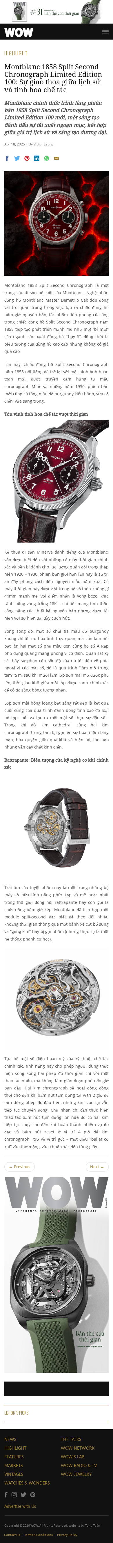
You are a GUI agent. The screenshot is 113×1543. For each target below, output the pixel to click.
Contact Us (12, 1535)
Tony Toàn (92, 1525)
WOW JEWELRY (76, 1474)
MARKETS (13, 1465)
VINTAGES (13, 1474)
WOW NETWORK (77, 1448)
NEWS (10, 1439)
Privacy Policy (67, 1535)
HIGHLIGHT (15, 1448)
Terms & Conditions (38, 1535)
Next (97, 1166)
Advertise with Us (20, 1506)
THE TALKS (71, 1439)
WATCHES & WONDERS (27, 1482)
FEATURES (14, 1456)
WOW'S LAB (72, 1456)
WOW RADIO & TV (79, 1465)
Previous (19, 1166)
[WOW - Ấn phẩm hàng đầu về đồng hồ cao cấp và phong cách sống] (19, 31)
